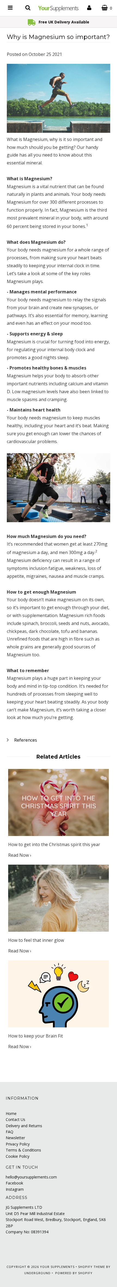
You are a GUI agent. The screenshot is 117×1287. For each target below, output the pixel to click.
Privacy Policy (18, 1144)
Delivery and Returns (24, 1125)
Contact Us (15, 1119)
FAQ (9, 1131)
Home (11, 1113)
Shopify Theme (91, 1267)
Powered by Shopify (74, 1273)
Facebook (14, 1183)
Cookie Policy (17, 1156)
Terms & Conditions (23, 1150)
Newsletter (15, 1137)
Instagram (15, 1189)
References (25, 740)
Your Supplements (57, 1267)
